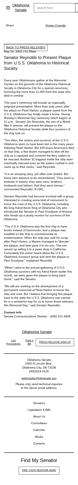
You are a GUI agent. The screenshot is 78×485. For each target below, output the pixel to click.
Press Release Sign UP (55, 342)
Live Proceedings (13, 342)
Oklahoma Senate (20, 7)
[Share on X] (28, 25)
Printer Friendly (55, 25)
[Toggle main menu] (8, 8)
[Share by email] (36, 25)
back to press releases (25, 47)
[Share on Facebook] (20, 25)
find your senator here (39, 470)
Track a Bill (29, 342)
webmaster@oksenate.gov (39, 378)
